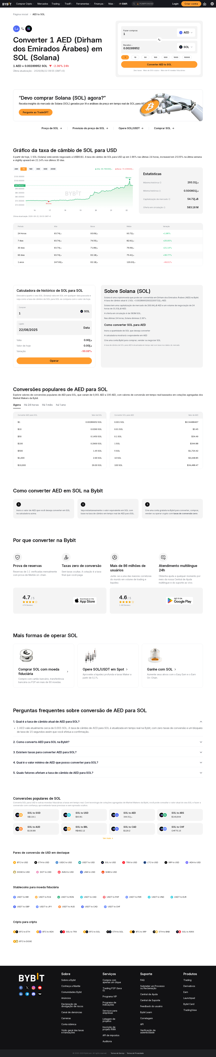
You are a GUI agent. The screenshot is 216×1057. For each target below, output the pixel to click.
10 (135, 57)
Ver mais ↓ (108, 838)
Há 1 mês (47, 404)
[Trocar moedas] (159, 40)
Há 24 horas (31, 404)
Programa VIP (110, 996)
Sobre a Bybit (68, 980)
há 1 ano (61, 404)
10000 (187, 57)
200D (53, 169)
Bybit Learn (146, 1012)
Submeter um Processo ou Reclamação (152, 987)
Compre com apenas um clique (112, 981)
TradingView (190, 1010)
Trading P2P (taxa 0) (112, 989)
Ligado (21, 324)
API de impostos (111, 1035)
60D (45, 169)
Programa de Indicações (109, 1003)
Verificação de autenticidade (148, 1031)
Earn (185, 992)
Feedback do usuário (151, 1006)
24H (16, 169)
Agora (17, 404)
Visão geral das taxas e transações (72, 1031)
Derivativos (189, 986)
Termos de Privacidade (135, 1053)
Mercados (42, 3)
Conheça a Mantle (70, 986)
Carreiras (66, 1018)
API (142, 1024)
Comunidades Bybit (71, 992)
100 (155, 57)
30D (38, 169)
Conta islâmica (68, 1024)
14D (30, 169)
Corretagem (146, 1018)
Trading (187, 980)
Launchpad (189, 998)
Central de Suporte (150, 1000)
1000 (176, 57)
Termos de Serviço (117, 1053)
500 (165, 57)
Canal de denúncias (71, 1012)
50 (145, 57)
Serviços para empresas (110, 1011)
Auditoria (107, 1041)
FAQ (142, 980)
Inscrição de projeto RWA (109, 1028)
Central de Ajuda (149, 994)
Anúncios (66, 998)
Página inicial (20, 14)
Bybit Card (188, 1004)
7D (23, 169)
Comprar (22, 307)
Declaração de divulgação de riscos (72, 1005)
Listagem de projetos (109, 1020)
